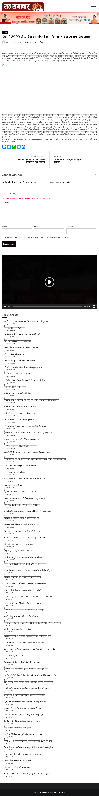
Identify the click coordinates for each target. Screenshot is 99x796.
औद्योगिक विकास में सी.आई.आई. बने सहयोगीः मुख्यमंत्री (68, 161)
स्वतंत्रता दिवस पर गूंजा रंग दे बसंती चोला (17, 393)
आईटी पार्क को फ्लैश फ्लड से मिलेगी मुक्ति (17, 760)
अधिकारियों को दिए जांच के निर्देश (15, 387)
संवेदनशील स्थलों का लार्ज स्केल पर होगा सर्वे (18, 544)
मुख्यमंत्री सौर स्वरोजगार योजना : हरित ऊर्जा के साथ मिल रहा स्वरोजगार (28, 433)
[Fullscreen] (94, 306)
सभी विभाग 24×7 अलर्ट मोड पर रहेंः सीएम (17, 629)
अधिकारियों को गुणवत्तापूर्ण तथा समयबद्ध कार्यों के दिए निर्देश (23, 714)
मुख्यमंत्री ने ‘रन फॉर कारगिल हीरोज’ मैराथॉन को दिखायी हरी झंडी (26, 669)
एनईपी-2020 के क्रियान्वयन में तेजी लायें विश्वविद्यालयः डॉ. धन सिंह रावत (28, 741)
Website (69, 226)
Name (5, 226)
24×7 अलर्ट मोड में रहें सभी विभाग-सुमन (17, 767)
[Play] (5, 306)
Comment (6, 202)
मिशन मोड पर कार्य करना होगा (60, 182)
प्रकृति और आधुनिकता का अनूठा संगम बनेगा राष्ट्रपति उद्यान (24, 557)
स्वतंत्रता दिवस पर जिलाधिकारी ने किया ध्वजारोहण (21, 406)
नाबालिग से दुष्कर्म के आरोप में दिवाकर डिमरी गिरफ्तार (21, 616)
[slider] (47, 306)
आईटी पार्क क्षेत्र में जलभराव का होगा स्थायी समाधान (21, 347)
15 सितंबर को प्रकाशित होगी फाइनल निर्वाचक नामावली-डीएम (24, 380)
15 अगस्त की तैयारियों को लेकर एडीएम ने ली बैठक (20, 446)
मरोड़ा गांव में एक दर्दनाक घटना (14, 354)
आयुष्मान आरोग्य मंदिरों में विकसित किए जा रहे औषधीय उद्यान (23, 603)
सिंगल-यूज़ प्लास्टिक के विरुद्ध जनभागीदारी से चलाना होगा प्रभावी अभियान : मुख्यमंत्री (32, 623)
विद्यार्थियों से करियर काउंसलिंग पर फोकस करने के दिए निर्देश (24, 610)
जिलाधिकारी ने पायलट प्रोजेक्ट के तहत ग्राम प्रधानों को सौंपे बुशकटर (27, 688)
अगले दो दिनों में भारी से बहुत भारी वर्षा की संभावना (20, 465)
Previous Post (39, 156)
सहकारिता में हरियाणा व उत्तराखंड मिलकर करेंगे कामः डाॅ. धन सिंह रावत (27, 511)
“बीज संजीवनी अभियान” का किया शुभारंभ (17, 728)
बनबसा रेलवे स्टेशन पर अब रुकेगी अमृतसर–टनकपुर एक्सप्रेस (24, 498)
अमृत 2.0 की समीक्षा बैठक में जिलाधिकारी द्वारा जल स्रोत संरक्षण (25, 701)
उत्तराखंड (5, 32)
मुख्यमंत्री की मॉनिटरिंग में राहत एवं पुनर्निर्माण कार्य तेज (21, 518)
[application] (49, 282)
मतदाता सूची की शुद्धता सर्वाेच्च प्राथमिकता (18, 551)
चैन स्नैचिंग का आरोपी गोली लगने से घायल (18, 374)
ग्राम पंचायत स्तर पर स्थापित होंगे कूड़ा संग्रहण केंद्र (21, 439)
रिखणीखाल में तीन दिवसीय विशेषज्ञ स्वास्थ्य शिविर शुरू (22, 505)
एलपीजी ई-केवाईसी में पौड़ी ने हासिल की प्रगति (19, 360)
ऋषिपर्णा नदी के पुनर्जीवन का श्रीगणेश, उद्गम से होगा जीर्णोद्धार (24, 695)
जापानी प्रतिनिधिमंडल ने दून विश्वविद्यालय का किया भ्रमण (23, 734)
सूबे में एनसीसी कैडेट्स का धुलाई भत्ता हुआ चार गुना (19, 182)
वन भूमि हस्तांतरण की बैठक (13, 485)
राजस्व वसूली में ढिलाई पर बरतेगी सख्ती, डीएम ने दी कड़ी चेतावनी (25, 564)
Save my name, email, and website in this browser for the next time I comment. (37, 237)
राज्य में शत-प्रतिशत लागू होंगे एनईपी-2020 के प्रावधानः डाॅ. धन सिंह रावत (28, 596)
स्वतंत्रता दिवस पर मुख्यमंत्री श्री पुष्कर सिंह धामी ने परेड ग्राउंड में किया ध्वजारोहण (31, 400)
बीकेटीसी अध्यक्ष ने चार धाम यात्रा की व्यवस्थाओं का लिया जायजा (25, 426)
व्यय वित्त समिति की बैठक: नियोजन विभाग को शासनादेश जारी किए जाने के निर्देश (30, 675)
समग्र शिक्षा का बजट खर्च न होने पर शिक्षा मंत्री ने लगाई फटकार (25, 583)
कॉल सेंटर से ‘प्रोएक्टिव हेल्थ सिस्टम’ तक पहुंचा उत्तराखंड (23, 367)
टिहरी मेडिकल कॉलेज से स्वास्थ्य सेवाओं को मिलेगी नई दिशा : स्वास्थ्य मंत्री (28, 682)
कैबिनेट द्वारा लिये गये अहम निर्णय (14, 328)
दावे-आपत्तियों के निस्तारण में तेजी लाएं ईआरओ (19, 419)
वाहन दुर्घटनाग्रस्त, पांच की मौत (14, 472)
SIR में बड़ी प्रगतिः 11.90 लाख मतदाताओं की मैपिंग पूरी (22, 334)
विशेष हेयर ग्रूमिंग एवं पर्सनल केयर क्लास (17, 341)
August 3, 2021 (32, 42)
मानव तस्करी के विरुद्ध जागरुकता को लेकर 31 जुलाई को (22, 590)
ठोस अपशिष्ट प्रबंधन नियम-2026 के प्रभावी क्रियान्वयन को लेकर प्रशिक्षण (29, 747)
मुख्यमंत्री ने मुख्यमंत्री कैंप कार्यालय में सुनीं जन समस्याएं (22, 577)
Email (37, 226)
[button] (49, 282)
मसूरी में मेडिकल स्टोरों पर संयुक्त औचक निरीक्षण (20, 413)
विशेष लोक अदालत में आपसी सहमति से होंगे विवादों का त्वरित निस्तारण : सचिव (29, 649)
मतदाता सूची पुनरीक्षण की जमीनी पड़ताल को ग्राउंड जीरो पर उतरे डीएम (27, 636)
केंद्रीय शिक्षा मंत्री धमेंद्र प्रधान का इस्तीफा (18, 655)
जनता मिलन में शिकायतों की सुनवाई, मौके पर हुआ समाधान (23, 754)
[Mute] (90, 306)
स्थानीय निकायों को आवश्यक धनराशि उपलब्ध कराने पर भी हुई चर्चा (26, 321)
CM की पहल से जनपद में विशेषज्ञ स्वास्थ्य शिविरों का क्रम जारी (24, 642)
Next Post (58, 156)
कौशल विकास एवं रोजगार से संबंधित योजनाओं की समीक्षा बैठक (24, 478)
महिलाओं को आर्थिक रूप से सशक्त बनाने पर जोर (20, 492)
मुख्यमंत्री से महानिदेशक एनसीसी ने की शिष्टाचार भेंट (21, 524)
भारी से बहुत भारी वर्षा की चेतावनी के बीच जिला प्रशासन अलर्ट (24, 537)
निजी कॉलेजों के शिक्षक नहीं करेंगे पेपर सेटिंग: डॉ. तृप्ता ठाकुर (23, 662)
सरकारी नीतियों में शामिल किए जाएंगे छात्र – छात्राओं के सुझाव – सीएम (27, 452)
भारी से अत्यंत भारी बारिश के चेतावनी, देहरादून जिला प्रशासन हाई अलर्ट (27, 773)
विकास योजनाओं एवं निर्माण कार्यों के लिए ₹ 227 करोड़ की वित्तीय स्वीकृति (28, 570)
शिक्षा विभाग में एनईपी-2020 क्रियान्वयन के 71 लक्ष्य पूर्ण (22, 721)
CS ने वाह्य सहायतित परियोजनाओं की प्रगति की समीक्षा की (23, 531)
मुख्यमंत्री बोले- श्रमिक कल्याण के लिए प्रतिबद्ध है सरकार (23, 708)
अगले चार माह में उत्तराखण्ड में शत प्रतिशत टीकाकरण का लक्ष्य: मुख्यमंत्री (31, 161)
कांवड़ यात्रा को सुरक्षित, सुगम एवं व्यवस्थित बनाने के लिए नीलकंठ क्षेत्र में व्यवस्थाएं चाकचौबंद (35, 459)
